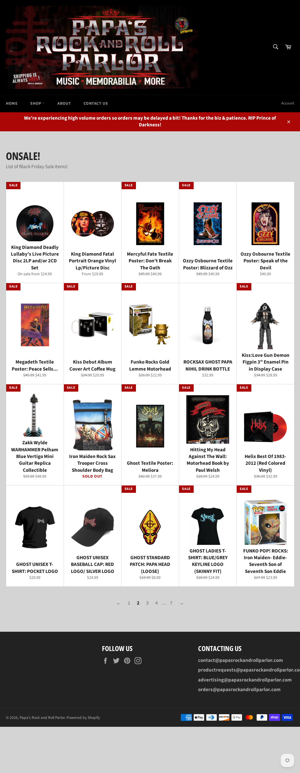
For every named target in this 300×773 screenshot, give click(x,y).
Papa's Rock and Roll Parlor (42, 717)
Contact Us (95, 103)
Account (287, 103)
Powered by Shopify (83, 717)
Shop (36, 103)
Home (12, 103)
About (64, 103)
